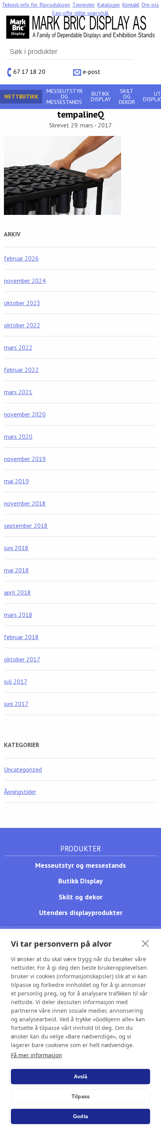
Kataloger (108, 4)
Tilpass (80, 1096)
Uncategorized (23, 769)
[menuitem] (36, 5)
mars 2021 (18, 392)
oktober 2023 (22, 303)
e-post (91, 71)
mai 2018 (16, 570)
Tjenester (83, 4)
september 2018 (26, 525)
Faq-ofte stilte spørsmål (80, 12)
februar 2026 (21, 258)
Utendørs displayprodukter (80, 912)
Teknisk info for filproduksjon (36, 4)
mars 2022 (18, 347)
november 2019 (25, 459)
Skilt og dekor (127, 96)
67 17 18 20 (29, 71)
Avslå (81, 1077)
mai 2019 (16, 481)
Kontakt (130, 4)
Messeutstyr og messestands (64, 96)
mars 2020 (18, 436)
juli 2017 (15, 681)
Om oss (150, 4)
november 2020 (25, 414)
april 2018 (17, 592)
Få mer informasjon (36, 1055)
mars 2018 (18, 614)
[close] (146, 943)
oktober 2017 (22, 659)
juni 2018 (16, 548)
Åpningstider (20, 791)
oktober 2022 (22, 325)
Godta (80, 1116)
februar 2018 (21, 637)
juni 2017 (16, 704)
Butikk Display (101, 96)
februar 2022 (21, 370)
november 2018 (25, 503)
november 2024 (25, 280)
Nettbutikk (21, 96)
